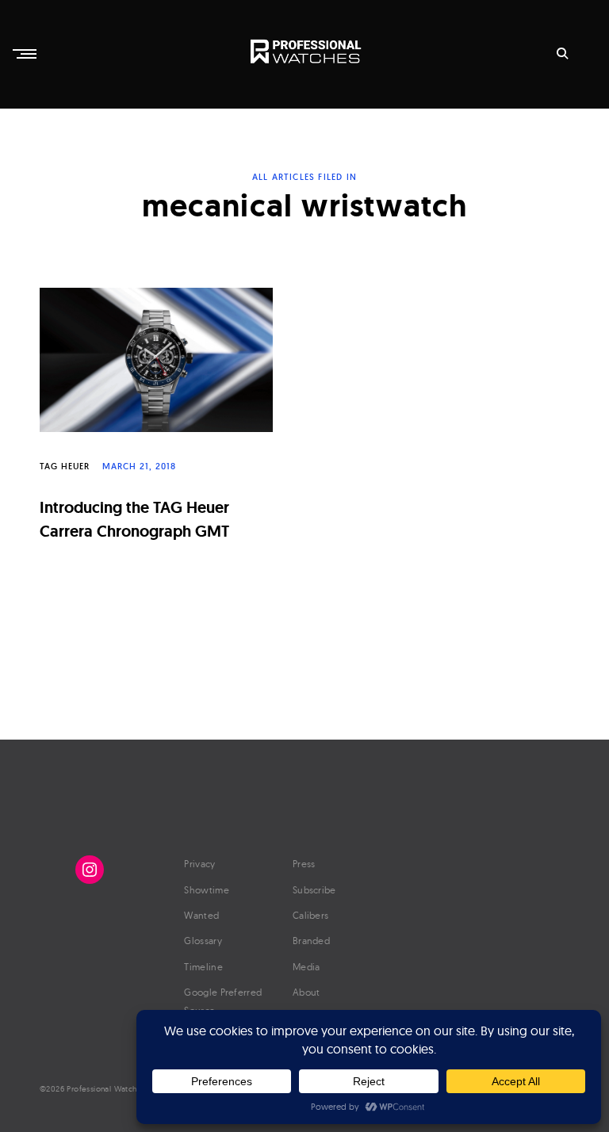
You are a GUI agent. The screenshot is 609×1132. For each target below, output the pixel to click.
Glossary (202, 941)
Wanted (201, 915)
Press (304, 864)
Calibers (310, 915)
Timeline (203, 967)
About (306, 992)
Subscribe (314, 890)
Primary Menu (26, 54)
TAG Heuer (65, 466)
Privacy (199, 864)
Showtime (206, 890)
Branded (311, 941)
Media (306, 967)
